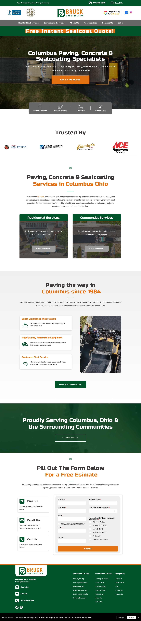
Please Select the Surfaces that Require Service (82, 305)
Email (42, 316)
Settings (121, 617)
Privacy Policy (87, 617)
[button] (105, 279)
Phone (42, 303)
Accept (131, 617)
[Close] (138, 617)
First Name (44, 287)
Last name (44, 295)
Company (43, 324)
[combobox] (86, 290)
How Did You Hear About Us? (81, 295)
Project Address (77, 287)
